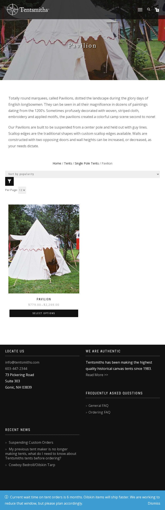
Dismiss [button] (154, 503)
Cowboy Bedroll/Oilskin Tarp (32, 464)
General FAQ (98, 405)
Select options (44, 313)
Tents (68, 163)
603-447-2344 (16, 368)
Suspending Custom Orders (31, 442)
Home (57, 163)
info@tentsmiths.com (22, 362)
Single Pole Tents (87, 163)
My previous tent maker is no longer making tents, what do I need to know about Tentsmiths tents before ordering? (40, 453)
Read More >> (97, 374)
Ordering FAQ (99, 412)
